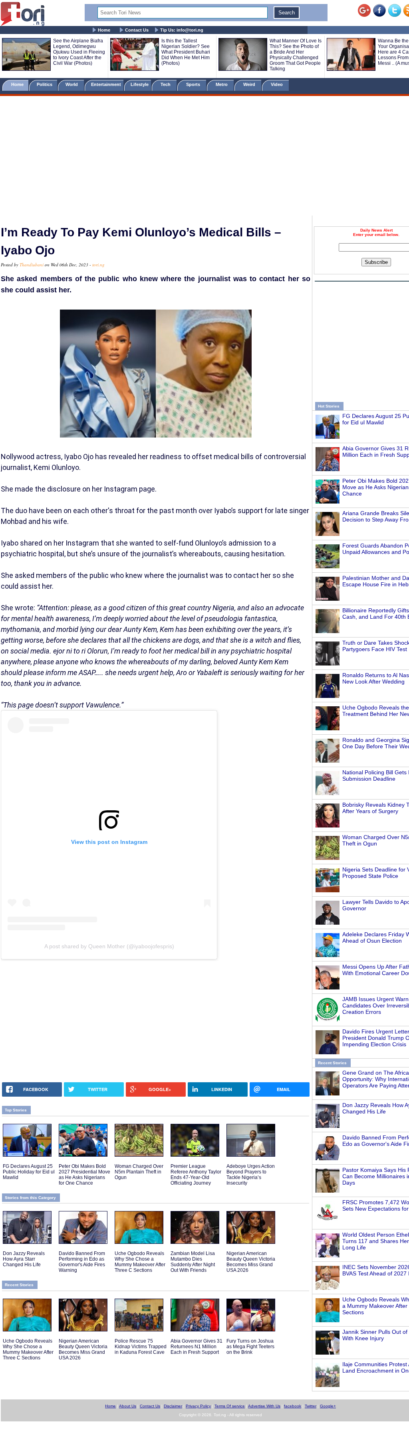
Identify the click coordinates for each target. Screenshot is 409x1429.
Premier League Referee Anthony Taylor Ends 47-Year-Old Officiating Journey (196, 1174)
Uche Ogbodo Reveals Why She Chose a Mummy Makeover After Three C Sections (140, 1262)
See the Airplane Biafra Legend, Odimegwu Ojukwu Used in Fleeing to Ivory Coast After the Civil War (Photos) (79, 52)
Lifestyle (139, 84)
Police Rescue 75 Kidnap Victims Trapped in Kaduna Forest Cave (141, 1346)
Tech (166, 84)
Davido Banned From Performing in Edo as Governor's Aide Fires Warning (82, 1262)
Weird (249, 84)
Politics (45, 84)
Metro (222, 84)
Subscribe (376, 262)
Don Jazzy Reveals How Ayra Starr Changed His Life (24, 1259)
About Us (127, 1406)
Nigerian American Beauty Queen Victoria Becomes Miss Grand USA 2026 (250, 1262)
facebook (292, 1406)
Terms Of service (229, 1406)
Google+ (328, 1406)
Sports (193, 84)
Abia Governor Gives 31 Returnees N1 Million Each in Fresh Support (196, 1346)
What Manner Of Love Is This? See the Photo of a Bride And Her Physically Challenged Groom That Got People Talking (296, 55)
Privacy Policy (198, 1406)
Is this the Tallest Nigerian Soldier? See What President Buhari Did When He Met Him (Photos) (185, 52)
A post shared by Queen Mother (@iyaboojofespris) (109, 946)
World (73, 84)
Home (104, 30)
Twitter (310, 1406)
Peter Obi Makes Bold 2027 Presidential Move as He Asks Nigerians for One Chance (84, 1174)
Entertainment (106, 84)
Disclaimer (173, 1406)
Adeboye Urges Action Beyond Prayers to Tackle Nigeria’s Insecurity (250, 1174)
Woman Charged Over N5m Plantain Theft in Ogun (139, 1171)
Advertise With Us (264, 1406)
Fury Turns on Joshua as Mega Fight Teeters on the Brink (250, 1346)
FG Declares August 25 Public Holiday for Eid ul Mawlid (29, 1171)
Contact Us (137, 30)
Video (277, 84)
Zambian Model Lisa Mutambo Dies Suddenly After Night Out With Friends (193, 1262)
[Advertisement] (204, 157)
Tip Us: (181, 30)
